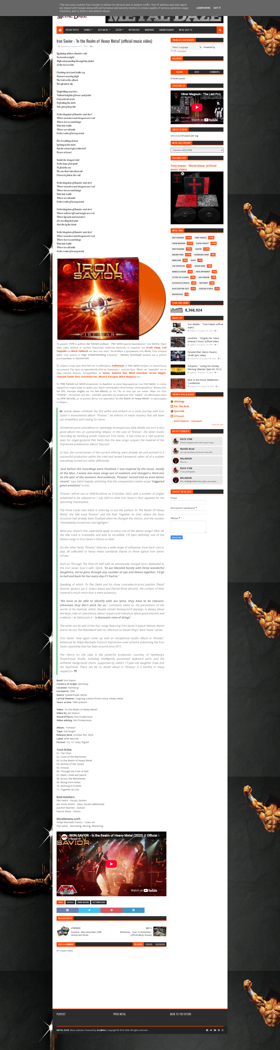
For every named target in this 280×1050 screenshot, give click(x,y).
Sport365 (179, 411)
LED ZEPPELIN (178, 266)
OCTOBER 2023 (99, 902)
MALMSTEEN (177, 255)
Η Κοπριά (179, 416)
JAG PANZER (204, 277)
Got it (217, 8)
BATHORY (203, 283)
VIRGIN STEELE (206, 289)
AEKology (179, 401)
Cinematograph (166, 29)
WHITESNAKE (178, 249)
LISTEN (118, 29)
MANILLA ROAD (179, 272)
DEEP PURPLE (200, 238)
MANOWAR (149, 29)
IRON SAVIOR (83, 902)
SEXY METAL (103, 29)
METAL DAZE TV (185, 29)
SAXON (198, 249)
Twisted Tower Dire (68, 376)
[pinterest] (218, 1030)
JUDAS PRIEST (202, 243)
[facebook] (207, 1030)
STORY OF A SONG (180, 277)
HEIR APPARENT (203, 272)
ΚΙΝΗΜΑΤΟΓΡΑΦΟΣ (181, 283)
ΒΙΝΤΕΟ (70, 902)
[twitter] (211, 1030)
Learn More (203, 8)
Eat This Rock (181, 406)
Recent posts (72, 29)
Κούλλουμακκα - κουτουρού (188, 421)
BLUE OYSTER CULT (180, 289)
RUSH (193, 260)
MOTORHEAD (178, 238)
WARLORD (176, 260)
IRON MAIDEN (178, 243)
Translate (181, 51)
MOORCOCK (177, 294)
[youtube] (215, 1030)
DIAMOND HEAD (201, 255)
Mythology (134, 29)
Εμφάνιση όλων (217, 424)
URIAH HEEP (200, 266)
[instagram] (222, 1030)
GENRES (87, 29)
